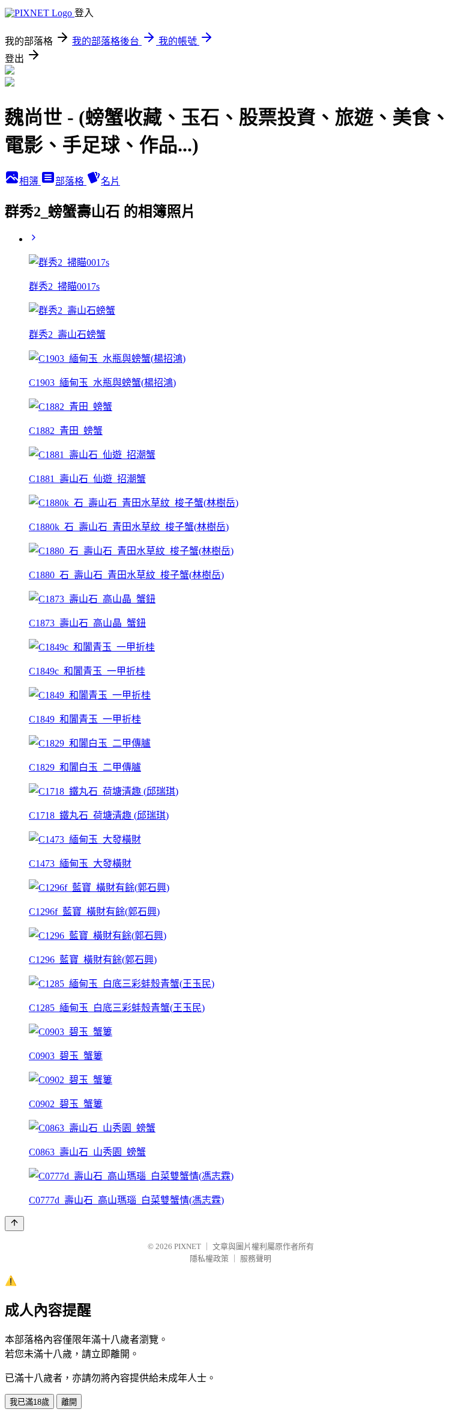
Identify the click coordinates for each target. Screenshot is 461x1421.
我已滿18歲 (29, 1402)
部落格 (70, 181)
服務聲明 (255, 1258)
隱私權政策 (209, 1258)
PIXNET (187, 1246)
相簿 (30, 181)
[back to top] (14, 1223)
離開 (69, 1402)
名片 (110, 181)
